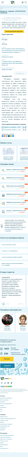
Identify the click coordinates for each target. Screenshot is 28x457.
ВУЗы (1, 446)
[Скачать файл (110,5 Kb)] (23, 130)
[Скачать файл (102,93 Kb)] (23, 127)
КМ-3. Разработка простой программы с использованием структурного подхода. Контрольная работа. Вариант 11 (12, 19)
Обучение (7, 359)
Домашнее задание (7, 57)
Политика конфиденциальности (8, 418)
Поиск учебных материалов (7, 435)
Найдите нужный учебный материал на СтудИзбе (15, 229)
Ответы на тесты (4, 440)
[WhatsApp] (11, 136)
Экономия (2, 401)
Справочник (3, 407)
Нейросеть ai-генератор (6, 439)
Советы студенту (4, 399)
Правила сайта (3, 416)
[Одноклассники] (5, 136)
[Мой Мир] (13, 136)
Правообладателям (5, 426)
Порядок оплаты (4, 420)
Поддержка (3, 427)
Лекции (2, 442)
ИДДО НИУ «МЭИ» (7, 69)
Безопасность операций (6, 424)
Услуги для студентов (5, 437)
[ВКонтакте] (3, 136)
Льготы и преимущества (6, 403)
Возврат (2, 422)
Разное (2, 405)
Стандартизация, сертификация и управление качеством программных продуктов (12, 63)
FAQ (1, 409)
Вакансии (2, 429)
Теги (1, 411)
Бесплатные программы (6, 398)
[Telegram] (7, 136)
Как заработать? (4, 448)
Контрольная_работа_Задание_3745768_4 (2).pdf (21, 73)
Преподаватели (4, 444)
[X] (9, 136)
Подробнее (7, 365)
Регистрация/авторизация (14, 31)
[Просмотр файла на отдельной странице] (25, 127)
